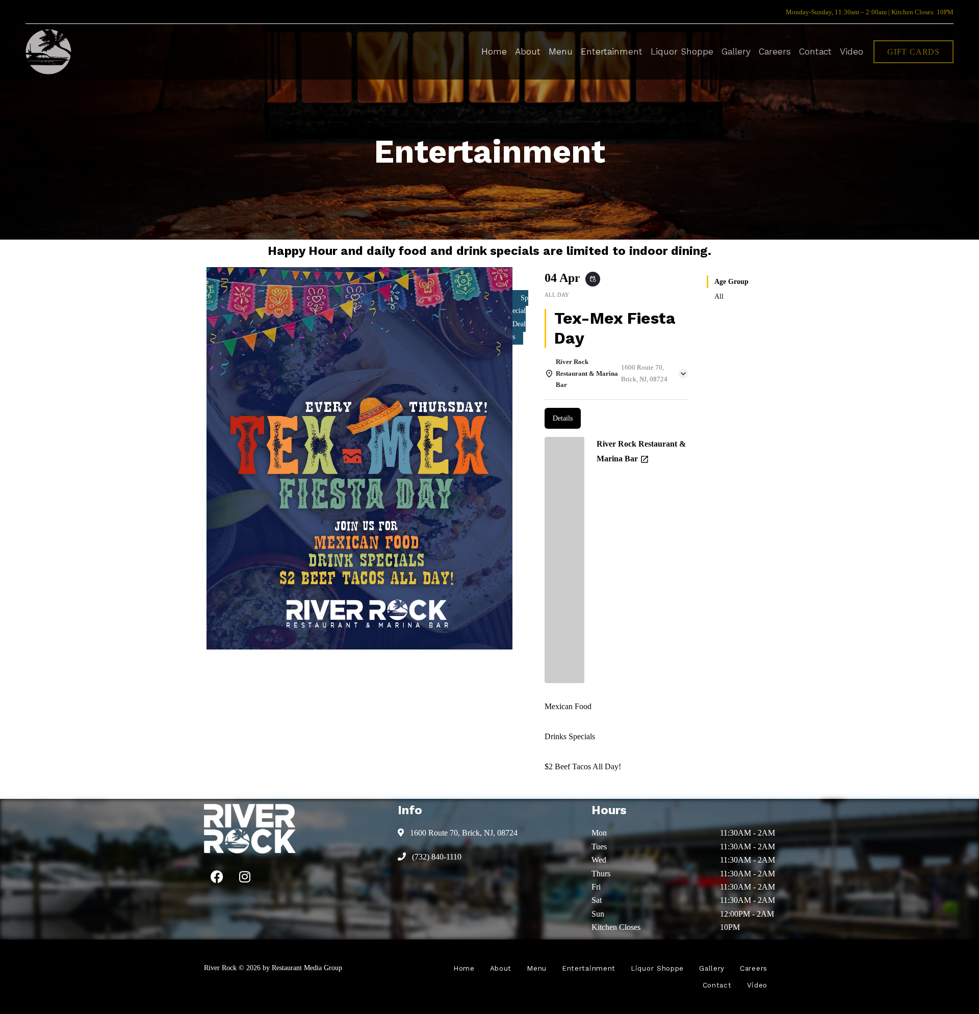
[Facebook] (216, 876)
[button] (913, 51)
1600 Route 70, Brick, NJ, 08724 (463, 832)
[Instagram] (244, 876)
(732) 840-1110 (435, 856)
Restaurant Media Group (307, 968)
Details (563, 418)
